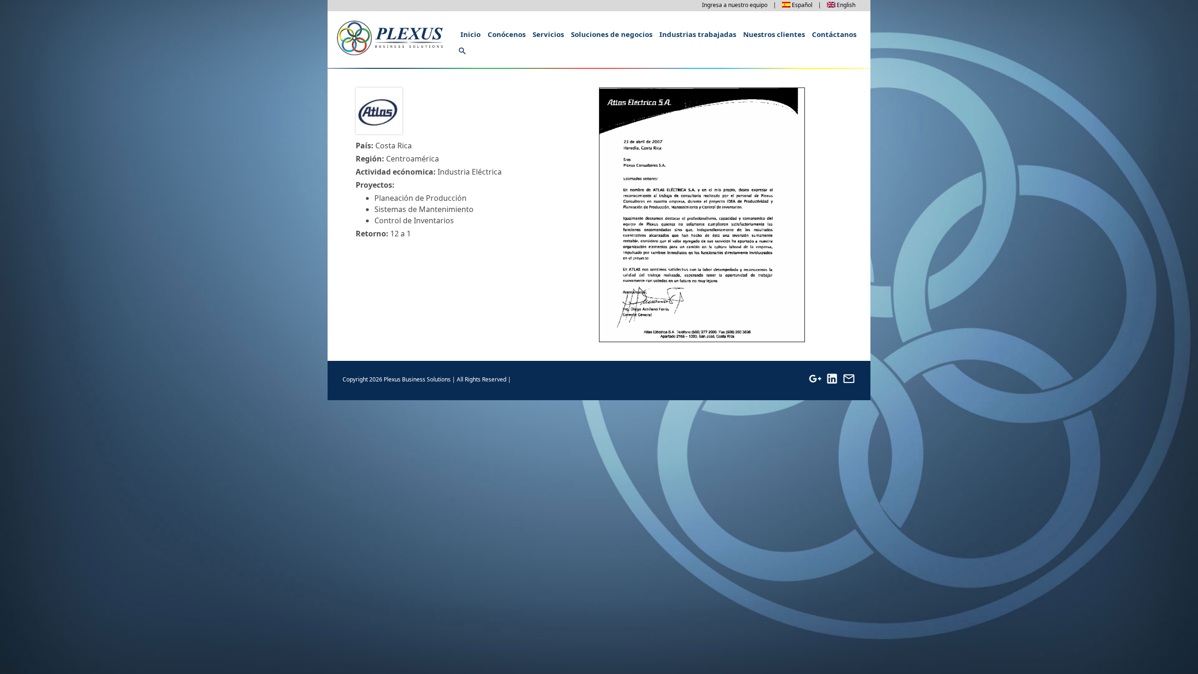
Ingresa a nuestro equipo (734, 5)
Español (802, 5)
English (846, 5)
